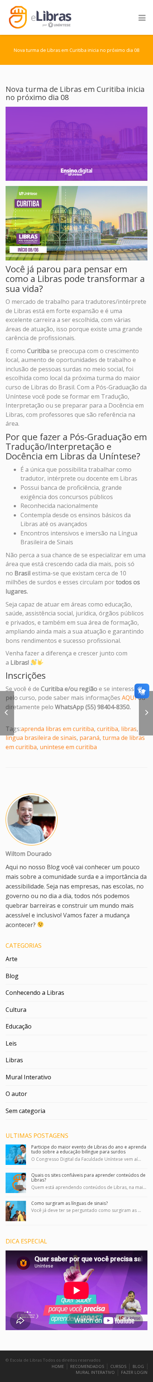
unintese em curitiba (68, 747)
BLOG (138, 1366)
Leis (11, 1043)
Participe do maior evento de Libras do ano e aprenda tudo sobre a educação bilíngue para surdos (88, 1149)
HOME (58, 1366)
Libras (14, 1060)
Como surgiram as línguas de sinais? (69, 1203)
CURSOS (118, 1366)
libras (129, 729)
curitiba (107, 729)
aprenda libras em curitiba (57, 729)
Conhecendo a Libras (35, 993)
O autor (16, 1094)
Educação (19, 1026)
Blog (12, 976)
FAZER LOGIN (134, 1372)
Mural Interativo (28, 1077)
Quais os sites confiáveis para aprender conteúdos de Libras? (88, 1177)
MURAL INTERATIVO (95, 1372)
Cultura (16, 1010)
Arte (11, 959)
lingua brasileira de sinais (41, 738)
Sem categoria (25, 1111)
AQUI (129, 698)
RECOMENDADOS (87, 1366)
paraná (89, 738)
